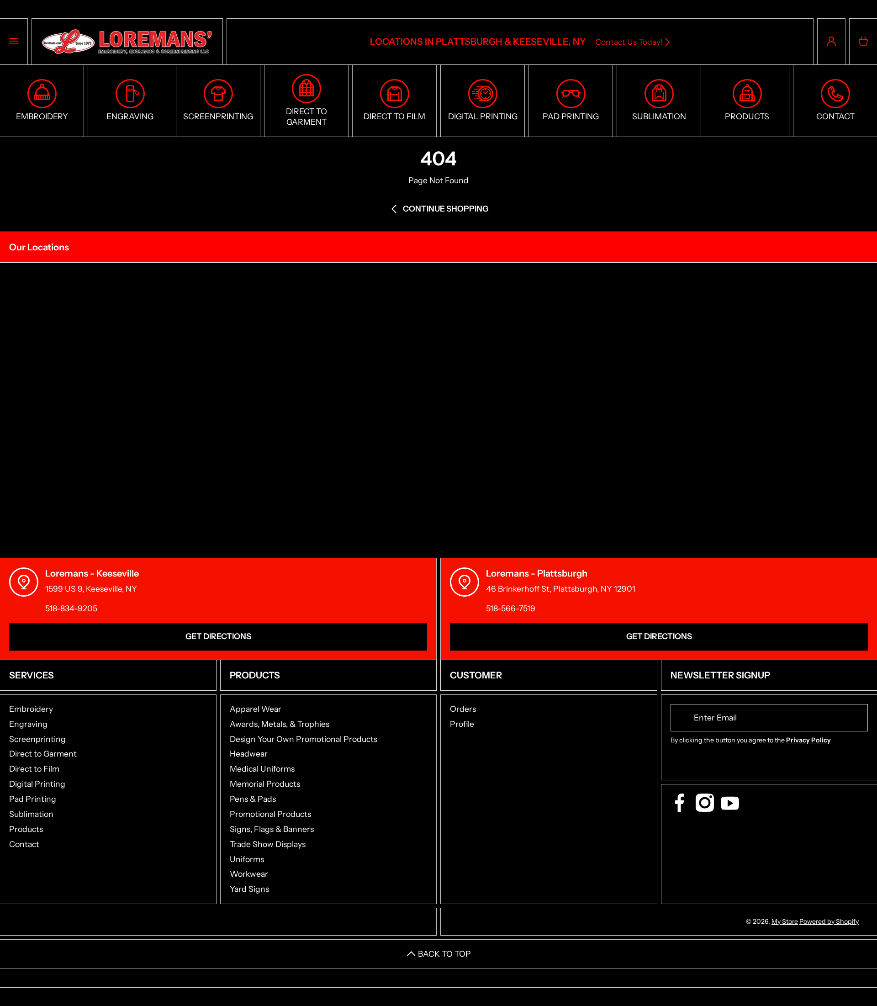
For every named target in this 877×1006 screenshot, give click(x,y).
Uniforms (247, 859)
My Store (784, 921)
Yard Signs (249, 889)
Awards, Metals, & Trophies (279, 724)
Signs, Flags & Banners (272, 829)
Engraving (28, 724)
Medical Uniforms (262, 768)
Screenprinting (37, 739)
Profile (462, 724)
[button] (863, 41)
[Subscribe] (855, 717)
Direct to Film (34, 768)
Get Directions (218, 636)
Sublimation (31, 814)
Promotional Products (270, 814)
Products (26, 829)
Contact (24, 844)
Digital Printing (37, 784)
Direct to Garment (43, 753)
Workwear (249, 874)
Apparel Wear (255, 709)
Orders (463, 709)
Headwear (249, 753)
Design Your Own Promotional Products (303, 739)
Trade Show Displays (268, 844)
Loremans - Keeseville (92, 573)
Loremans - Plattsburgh (536, 573)
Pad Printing (32, 799)
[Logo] (127, 41)
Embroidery (31, 709)
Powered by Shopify (829, 921)
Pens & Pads (253, 799)
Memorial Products (265, 784)
